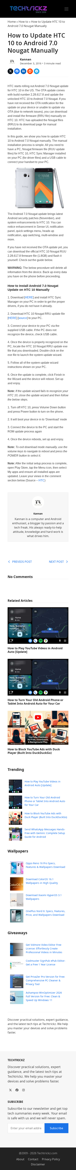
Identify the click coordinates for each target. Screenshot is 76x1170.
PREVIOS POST (22, 562)
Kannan (25, 59)
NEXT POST (56, 562)
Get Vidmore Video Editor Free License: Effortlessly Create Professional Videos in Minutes (44, 948)
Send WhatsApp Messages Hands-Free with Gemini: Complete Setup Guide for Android (45, 833)
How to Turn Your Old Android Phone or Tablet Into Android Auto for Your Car (35, 701)
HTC (42, 480)
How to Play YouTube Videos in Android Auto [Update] (35, 650)
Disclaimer (38, 1164)
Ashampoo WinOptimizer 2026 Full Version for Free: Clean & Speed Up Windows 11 (44, 996)
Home (12, 22)
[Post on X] (10, 71)
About (20, 1159)
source (23, 317)
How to (23, 22)
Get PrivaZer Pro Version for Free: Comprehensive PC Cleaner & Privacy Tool (45, 980)
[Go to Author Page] (12, 61)
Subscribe (56, 1128)
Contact (33, 1159)
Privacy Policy (51, 1159)
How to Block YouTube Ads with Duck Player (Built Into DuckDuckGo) (34, 751)
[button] (66, 8)
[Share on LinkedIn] (23, 71)
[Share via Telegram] (36, 71)
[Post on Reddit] (30, 71)
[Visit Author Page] (38, 502)
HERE (29, 297)
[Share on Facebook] (17, 71)
